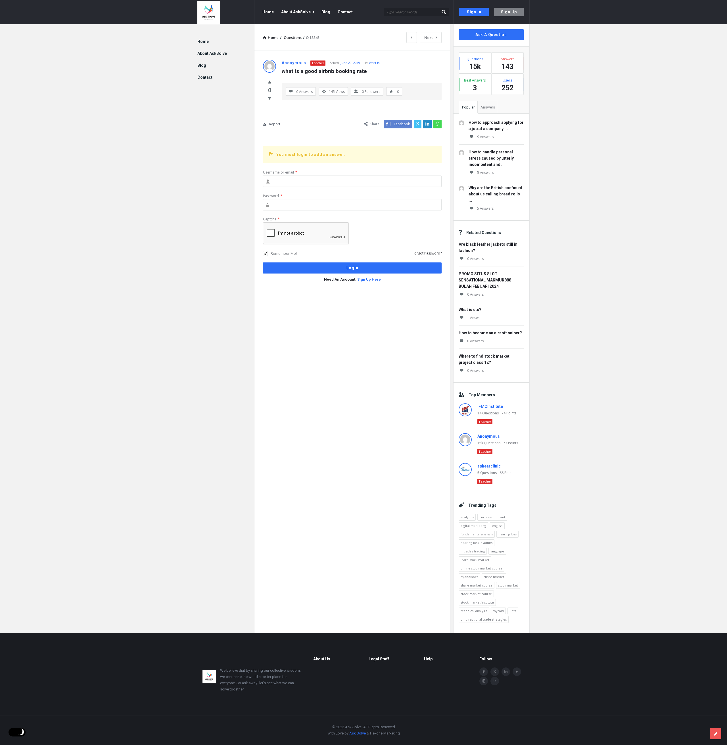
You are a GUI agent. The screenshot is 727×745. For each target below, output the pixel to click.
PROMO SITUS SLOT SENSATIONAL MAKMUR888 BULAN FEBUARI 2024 (485, 280)
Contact (345, 12)
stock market (508, 585)
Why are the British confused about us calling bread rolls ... (495, 194)
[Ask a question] (715, 733)
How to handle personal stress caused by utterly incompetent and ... (491, 158)
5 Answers (485, 172)
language (497, 551)
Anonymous (488, 436)
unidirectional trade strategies (484, 619)
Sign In (474, 12)
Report (274, 124)
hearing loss (507, 534)
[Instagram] (483, 681)
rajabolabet (469, 577)
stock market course (476, 594)
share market (494, 577)
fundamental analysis (477, 534)
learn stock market (475, 560)
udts (512, 611)
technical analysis (474, 611)
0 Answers (475, 258)
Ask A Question (491, 34)
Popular (468, 107)
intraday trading (473, 551)
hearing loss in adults (476, 543)
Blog (325, 12)
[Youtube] (517, 671)
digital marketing (473, 525)
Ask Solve (357, 733)
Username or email (280, 172)
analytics (467, 517)
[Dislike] (269, 98)
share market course (476, 585)
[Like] (269, 82)
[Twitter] (494, 671)
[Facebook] (483, 671)
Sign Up (509, 12)
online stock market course (481, 568)
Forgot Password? (427, 253)
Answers (488, 107)
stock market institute (477, 602)
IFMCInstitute (490, 406)
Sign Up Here (369, 279)
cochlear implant (492, 517)
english (497, 525)
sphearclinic (489, 466)
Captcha (271, 219)
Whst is (374, 62)
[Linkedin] (506, 671)
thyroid (498, 611)
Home (268, 12)
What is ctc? (470, 309)
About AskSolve (296, 12)
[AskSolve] (225, 12)
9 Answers (485, 136)
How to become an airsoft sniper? (490, 333)
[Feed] (494, 681)
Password (272, 195)
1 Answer (474, 317)
